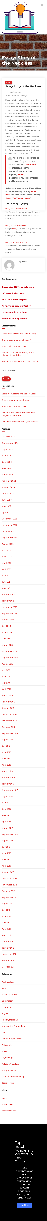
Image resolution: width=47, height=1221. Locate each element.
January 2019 (8, 708)
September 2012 (10, 897)
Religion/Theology (10, 1064)
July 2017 (6, 802)
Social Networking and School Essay (19, 333)
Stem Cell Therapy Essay (14, 346)
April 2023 (6, 512)
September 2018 (10, 733)
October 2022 (8, 531)
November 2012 (9, 884)
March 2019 (7, 695)
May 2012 (6, 922)
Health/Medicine (10, 1019)
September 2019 (10, 657)
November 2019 (9, 651)
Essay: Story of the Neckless (23, 86)
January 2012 (8, 948)
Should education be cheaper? (17, 340)
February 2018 (8, 777)
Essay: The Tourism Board (18, 198)
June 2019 (6, 676)
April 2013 (6, 866)
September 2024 (10, 443)
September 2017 (10, 790)
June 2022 (7, 556)
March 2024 (7, 474)
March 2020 (7, 645)
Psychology (7, 1057)
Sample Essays (15, 92)
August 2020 (8, 619)
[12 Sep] (23, 79)
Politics (5, 1051)
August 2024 (8, 449)
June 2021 (6, 582)
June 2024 (7, 462)
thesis (20, 174)
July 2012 (6, 910)
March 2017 (7, 828)
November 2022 (9, 525)
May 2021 (6, 588)
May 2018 (6, 758)
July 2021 (6, 575)
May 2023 (6, 506)
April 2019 (6, 689)
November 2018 (9, 720)
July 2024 (6, 455)
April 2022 (6, 569)
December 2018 (9, 714)
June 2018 (6, 752)
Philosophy (7, 1045)
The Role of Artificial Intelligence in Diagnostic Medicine (18, 354)
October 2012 (8, 891)
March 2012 (7, 935)
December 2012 (9, 878)
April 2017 (6, 821)
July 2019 (6, 670)
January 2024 (8, 487)
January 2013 (8, 872)
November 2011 (9, 960)
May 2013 (6, 859)
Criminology (7, 1001)
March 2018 (7, 771)
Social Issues (8, 1083)
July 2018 (6, 746)
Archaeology (8, 982)
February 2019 (8, 701)
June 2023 (7, 500)
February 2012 (8, 941)
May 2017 (6, 815)
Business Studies (9, 994)
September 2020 (10, 613)
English (5, 1013)
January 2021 (8, 600)
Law (4, 1032)
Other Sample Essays (12, 1038)
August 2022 (7, 544)
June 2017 (6, 809)
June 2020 (7, 632)
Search (6, 379)
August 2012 (7, 903)
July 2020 (6, 626)
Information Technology (13, 1026)
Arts (4, 988)
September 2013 (10, 834)
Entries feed (7, 1104)
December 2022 (9, 518)
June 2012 (6, 916)
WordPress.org (9, 1110)
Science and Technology (16, 95)
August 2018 (7, 739)
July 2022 (6, 550)
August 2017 (7, 796)
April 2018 (6, 765)
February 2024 (9, 481)
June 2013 (6, 853)
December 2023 (9, 493)
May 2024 (6, 468)
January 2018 (8, 783)
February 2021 (8, 594)
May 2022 (6, 563)
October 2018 (8, 727)
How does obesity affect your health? (20, 361)
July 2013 (6, 847)
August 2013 (7, 840)
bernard (24, 262)
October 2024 (8, 436)
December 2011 (9, 954)
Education (6, 1007)
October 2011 (8, 966)
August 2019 (7, 664)
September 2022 (10, 537)
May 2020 (6, 638)
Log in (4, 1098)
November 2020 (9, 607)
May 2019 (6, 683)
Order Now (30, 164)
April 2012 (6, 929)
